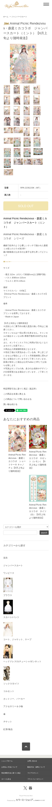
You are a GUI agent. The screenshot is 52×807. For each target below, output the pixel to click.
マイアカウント (33, 773)
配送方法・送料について (36, 767)
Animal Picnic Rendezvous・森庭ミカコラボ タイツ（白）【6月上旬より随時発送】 (37, 511)
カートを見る (6, 779)
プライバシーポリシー (35, 779)
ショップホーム (7, 761)
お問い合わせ (32, 761)
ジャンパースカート (19, 17)
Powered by (11, 800)
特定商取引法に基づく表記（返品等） (20, 388)
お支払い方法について (9, 767)
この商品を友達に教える (14, 394)
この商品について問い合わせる (17, 399)
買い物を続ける (10, 404)
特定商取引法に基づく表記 (11, 773)
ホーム (5, 17)
